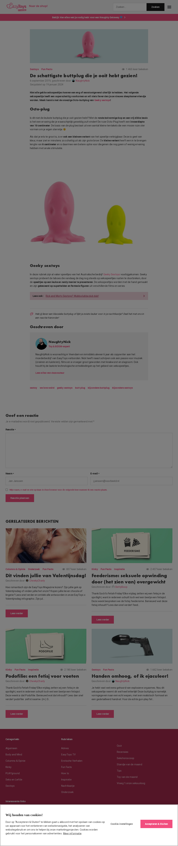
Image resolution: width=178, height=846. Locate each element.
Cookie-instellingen (122, 823)
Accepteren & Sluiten (156, 823)
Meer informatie (72, 833)
